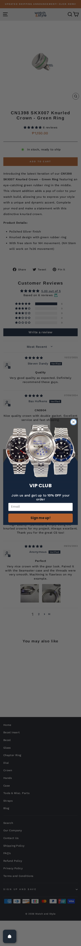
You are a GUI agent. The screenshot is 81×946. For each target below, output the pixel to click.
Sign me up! (40, 518)
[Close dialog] (73, 422)
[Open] (9, 936)
